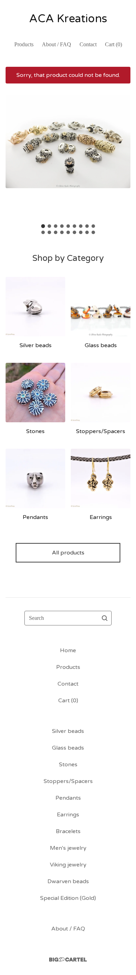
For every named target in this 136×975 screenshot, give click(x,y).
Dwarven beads (68, 881)
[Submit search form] (104, 618)
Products (23, 44)
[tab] (43, 226)
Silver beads (68, 731)
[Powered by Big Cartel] (68, 959)
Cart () (113, 44)
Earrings (68, 814)
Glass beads (68, 747)
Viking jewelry (68, 864)
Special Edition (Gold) (68, 898)
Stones (68, 764)
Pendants (68, 797)
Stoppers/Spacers (68, 781)
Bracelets (68, 831)
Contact (88, 44)
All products (68, 552)
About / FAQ (56, 44)
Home (68, 650)
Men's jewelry (68, 848)
